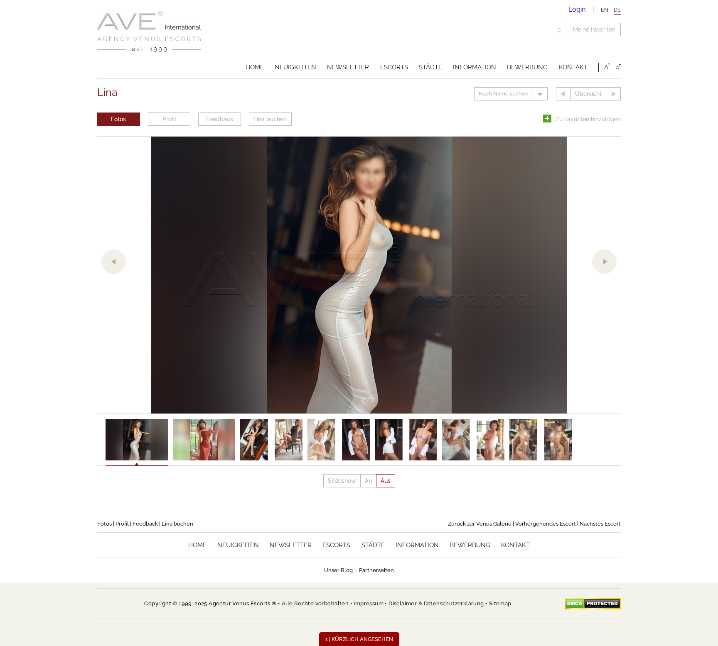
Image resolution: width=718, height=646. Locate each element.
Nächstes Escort (600, 524)
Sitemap (500, 603)
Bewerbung (527, 67)
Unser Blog (338, 570)
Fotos (118, 119)
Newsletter (348, 67)
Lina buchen (270, 119)
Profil (169, 119)
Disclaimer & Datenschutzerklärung (436, 603)
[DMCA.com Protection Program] (593, 603)
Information (474, 67)
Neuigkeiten (295, 67)
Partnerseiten (376, 570)
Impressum (369, 603)
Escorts (394, 67)
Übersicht (588, 94)
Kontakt (573, 67)
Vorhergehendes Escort (545, 524)
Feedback (220, 119)
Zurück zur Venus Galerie (479, 524)
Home (255, 67)
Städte (430, 67)
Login (576, 9)
